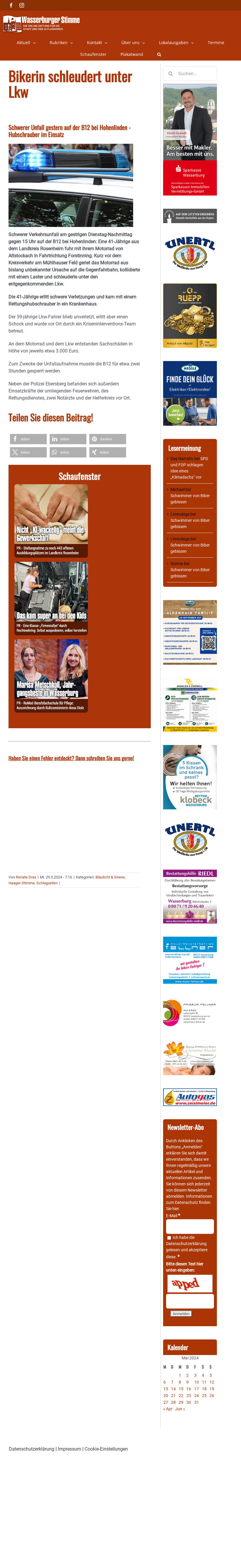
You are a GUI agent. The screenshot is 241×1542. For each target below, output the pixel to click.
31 (196, 1402)
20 (165, 1395)
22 (181, 1395)
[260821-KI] (51, 487)
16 (188, 1388)
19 (212, 1388)
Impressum (69, 1449)
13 (165, 1388)
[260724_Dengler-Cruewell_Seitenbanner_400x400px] (190, 681)
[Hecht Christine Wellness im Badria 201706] (190, 1043)
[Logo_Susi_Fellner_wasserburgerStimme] (190, 939)
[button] (159, 54)
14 (173, 1388)
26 (212, 1395)
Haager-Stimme (22, 883)
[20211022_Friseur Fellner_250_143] (190, 1000)
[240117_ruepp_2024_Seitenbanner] (190, 286)
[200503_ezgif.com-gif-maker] (190, 748)
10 (196, 1382)
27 (165, 1402)
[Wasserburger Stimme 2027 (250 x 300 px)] (190, 603)
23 (188, 1395)
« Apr (168, 1408)
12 (212, 1382)
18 (204, 1388)
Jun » (180, 1408)
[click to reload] (190, 1283)
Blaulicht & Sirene (110, 877)
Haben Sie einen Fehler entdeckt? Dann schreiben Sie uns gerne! (71, 758)
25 (204, 1395)
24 (196, 1395)
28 (173, 1402)
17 (196, 1388)
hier (175, 1208)
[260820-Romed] (51, 642)
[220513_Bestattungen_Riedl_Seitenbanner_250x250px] (190, 872)
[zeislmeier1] (190, 1091)
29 (181, 1402)
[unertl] (190, 239)
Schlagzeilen (47, 883)
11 (204, 1382)
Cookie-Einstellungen (106, 1449)
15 (181, 1388)
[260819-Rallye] (51, 565)
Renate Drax (26, 877)
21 (173, 1395)
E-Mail (173, 1215)
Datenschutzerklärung (186, 1243)
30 (188, 1402)
